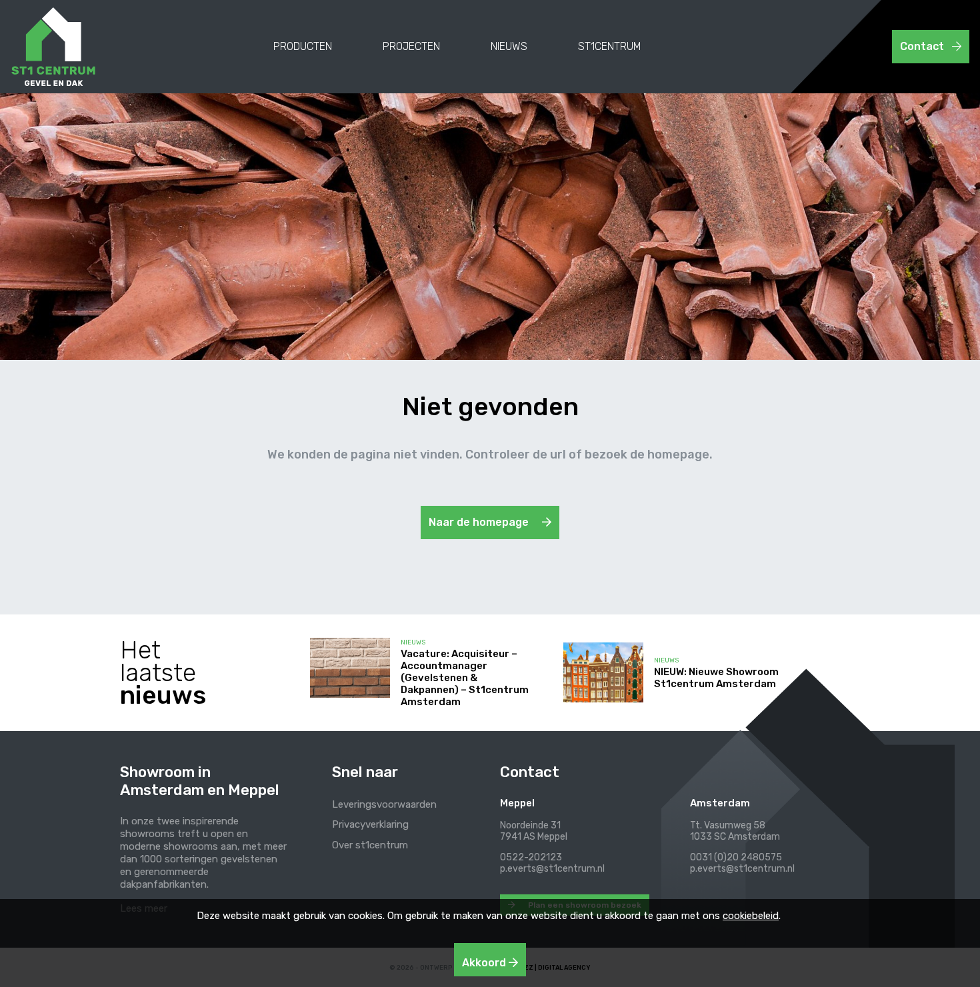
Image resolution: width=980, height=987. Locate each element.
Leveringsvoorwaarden (384, 804)
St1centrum (609, 46)
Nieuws (509, 46)
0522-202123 (531, 857)
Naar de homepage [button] (480, 522)
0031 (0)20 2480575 (736, 857)
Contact (923, 46)
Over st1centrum (370, 845)
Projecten (411, 46)
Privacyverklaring (370, 824)
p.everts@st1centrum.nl (552, 868)
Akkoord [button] (485, 962)
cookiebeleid (751, 916)
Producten (302, 46)
